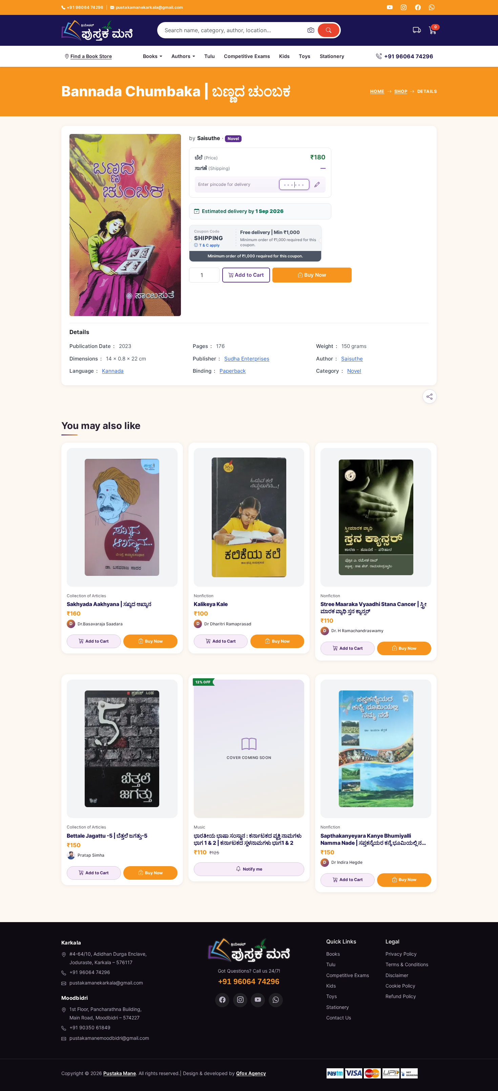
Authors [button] (180, 56)
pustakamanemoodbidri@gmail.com (109, 1038)
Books (333, 954)
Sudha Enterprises (246, 358)
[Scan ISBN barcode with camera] (310, 30)
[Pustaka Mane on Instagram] (240, 1000)
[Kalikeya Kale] (249, 548)
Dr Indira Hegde (346, 862)
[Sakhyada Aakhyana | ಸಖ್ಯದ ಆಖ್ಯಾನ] (122, 548)
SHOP (400, 91)
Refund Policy (401, 996)
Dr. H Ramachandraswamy (357, 630)
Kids (284, 56)
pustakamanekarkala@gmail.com (149, 7)
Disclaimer (397, 975)
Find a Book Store (91, 56)
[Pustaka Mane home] (96, 30)
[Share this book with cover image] (429, 396)
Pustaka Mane (119, 1073)
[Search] (328, 30)
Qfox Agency (251, 1073)
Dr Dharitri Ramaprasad (227, 623)
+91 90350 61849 (89, 1027)
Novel (233, 138)
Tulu (209, 56)
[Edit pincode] (317, 184)
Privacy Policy (401, 954)
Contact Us (338, 1017)
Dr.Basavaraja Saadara (100, 623)
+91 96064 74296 (85, 7)
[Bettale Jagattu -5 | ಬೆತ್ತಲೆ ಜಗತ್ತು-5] (122, 779)
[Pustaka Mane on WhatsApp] (276, 1000)
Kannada (113, 371)
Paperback (233, 371)
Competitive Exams (247, 56)
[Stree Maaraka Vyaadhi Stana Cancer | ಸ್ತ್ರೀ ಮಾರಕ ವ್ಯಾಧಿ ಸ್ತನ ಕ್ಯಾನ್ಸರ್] (376, 552)
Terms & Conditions (407, 964)
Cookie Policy (400, 986)
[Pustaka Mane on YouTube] (258, 1000)
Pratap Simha (91, 855)
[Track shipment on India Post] (417, 30)
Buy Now (315, 275)
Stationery (332, 56)
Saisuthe (352, 358)
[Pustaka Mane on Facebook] (222, 1000)
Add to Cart (249, 275)
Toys (304, 56)
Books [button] (150, 56)
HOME (377, 91)
